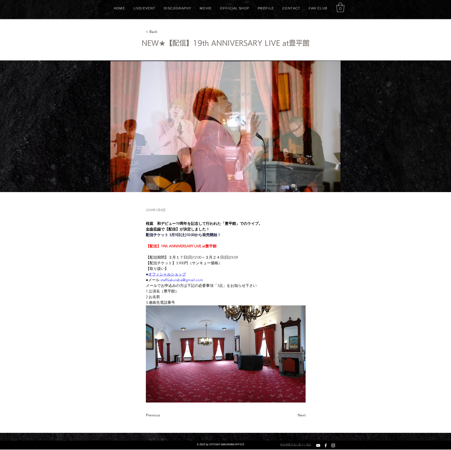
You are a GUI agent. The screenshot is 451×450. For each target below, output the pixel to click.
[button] (340, 7)
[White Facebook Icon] (325, 445)
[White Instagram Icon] (333, 445)
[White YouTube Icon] (318, 445)
